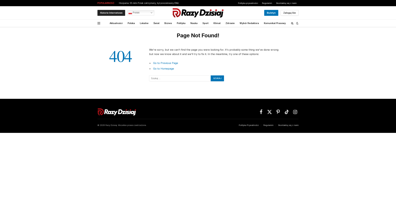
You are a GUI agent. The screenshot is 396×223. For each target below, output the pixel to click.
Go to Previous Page (165, 63)
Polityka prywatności (248, 3)
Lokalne (144, 23)
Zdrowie (230, 23)
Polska (131, 23)
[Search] (292, 23)
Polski (136, 12)
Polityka (181, 23)
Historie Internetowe (111, 12)
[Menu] (98, 23)
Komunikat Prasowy (275, 23)
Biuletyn (271, 12)
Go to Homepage (163, 68)
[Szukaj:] (180, 78)
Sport (205, 23)
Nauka (194, 23)
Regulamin (267, 3)
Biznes (168, 23)
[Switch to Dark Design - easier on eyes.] (297, 23)
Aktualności (116, 23)
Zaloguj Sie (289, 12)
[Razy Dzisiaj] (198, 12)
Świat (156, 23)
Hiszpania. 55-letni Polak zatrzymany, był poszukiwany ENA (149, 3)
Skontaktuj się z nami (286, 3)
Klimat (217, 23)
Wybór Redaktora (249, 23)
